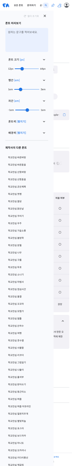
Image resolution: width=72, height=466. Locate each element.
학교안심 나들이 (16, 369)
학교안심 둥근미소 (17, 391)
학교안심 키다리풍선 (18, 457)
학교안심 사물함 (16, 347)
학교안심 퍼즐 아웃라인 (19, 406)
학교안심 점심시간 (17, 289)
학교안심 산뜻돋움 (17, 179)
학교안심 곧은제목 (17, 186)
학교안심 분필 (15, 245)
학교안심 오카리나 (17, 450)
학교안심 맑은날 (16, 208)
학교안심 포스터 (16, 428)
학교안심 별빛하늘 (17, 421)
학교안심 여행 (15, 333)
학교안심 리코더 (16, 355)
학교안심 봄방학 (16, 237)
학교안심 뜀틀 (15, 318)
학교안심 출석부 (16, 377)
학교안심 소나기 (16, 274)
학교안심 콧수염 (16, 340)
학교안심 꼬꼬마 (16, 303)
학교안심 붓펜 (15, 194)
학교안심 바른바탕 (17, 157)
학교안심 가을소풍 (17, 230)
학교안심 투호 (15, 267)
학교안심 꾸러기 (16, 216)
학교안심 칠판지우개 (18, 413)
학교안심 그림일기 (17, 362)
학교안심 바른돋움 (17, 164)
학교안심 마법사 (16, 281)
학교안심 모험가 (16, 311)
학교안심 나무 (15, 252)
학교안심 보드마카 (17, 435)
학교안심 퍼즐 (15, 399)
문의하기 (31, 5)
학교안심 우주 (15, 223)
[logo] (6, 5)
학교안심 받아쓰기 (17, 384)
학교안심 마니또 (16, 443)
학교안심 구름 (15, 259)
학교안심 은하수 (16, 325)
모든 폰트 (18, 5)
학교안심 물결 (15, 296)
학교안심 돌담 (15, 201)
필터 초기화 (33, 16)
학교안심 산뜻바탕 (17, 172)
